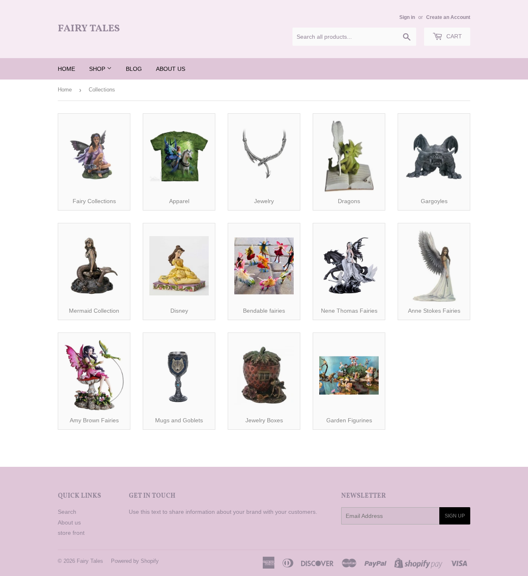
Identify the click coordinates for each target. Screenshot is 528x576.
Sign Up (455, 516)
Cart (453, 36)
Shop (98, 69)
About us (170, 69)
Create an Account (448, 17)
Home (66, 69)
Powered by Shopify (135, 561)
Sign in (407, 17)
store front (71, 532)
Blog (134, 69)
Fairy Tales (89, 29)
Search (67, 511)
